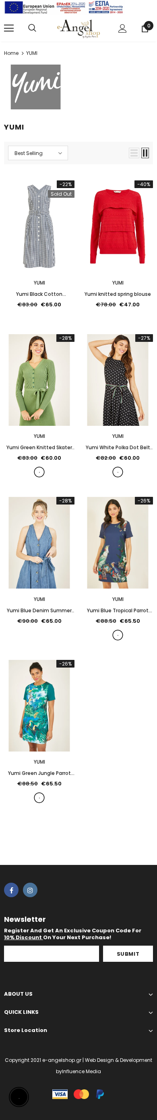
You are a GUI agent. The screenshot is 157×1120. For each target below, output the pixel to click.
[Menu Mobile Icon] (9, 28)
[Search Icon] (32, 28)
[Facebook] (11, 890)
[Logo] (78, 28)
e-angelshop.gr (61, 1060)
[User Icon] (122, 28)
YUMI (31, 53)
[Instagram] (30, 890)
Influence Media (81, 1071)
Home (11, 53)
